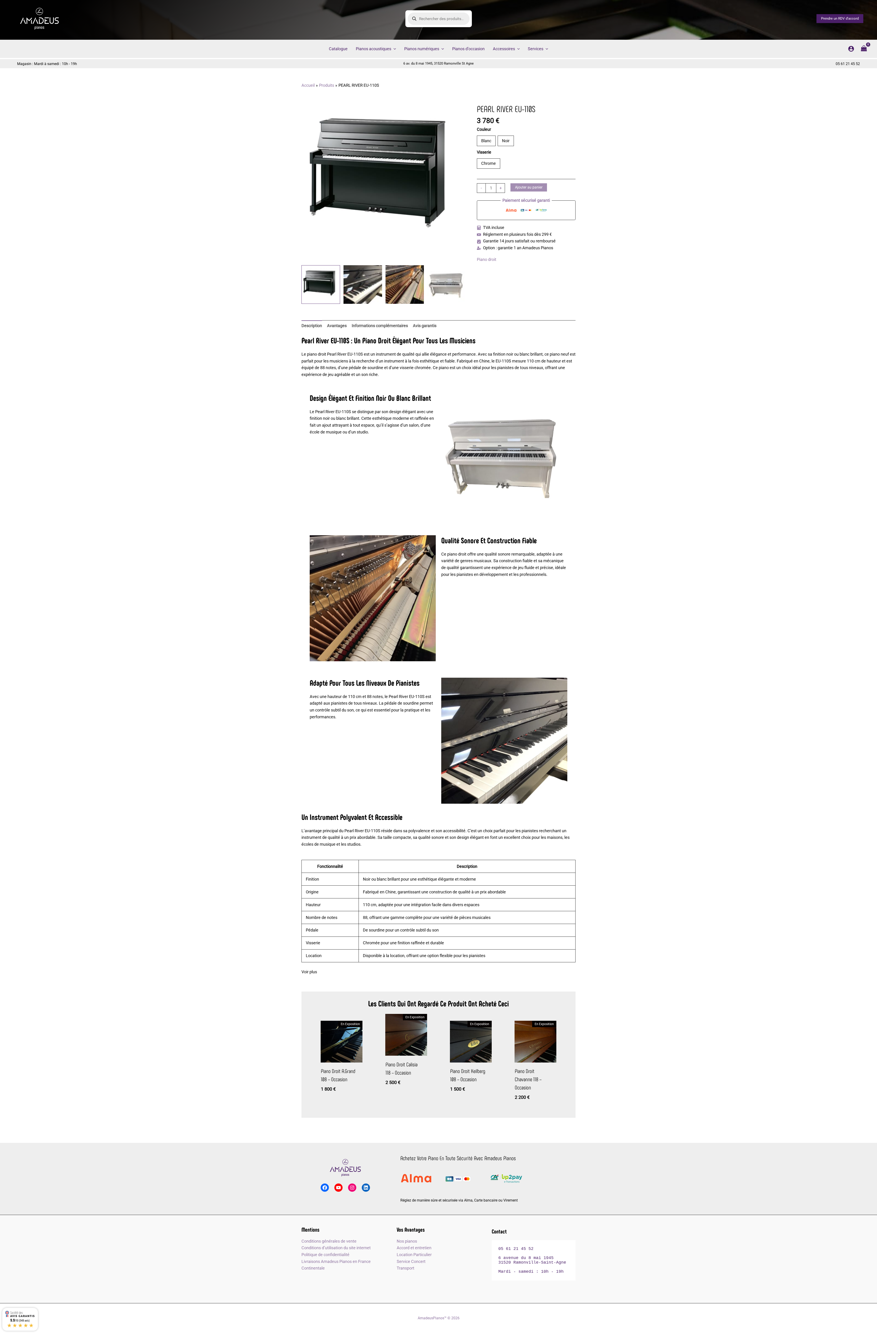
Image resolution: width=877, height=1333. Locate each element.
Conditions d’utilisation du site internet (336, 1247)
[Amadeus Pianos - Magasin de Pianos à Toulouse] (345, 1167)
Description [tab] (311, 325)
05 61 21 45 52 (848, 64)
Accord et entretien (414, 1247)
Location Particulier (414, 1254)
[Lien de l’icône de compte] (851, 49)
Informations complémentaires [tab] (380, 325)
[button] (839, 18)
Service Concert (411, 1261)
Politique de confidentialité (325, 1254)
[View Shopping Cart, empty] (864, 49)
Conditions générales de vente (329, 1241)
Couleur (484, 129)
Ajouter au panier (528, 187)
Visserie (484, 152)
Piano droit (486, 259)
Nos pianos (407, 1241)
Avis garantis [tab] (424, 325)
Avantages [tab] (337, 325)
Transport (405, 1268)
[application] (393, 49)
